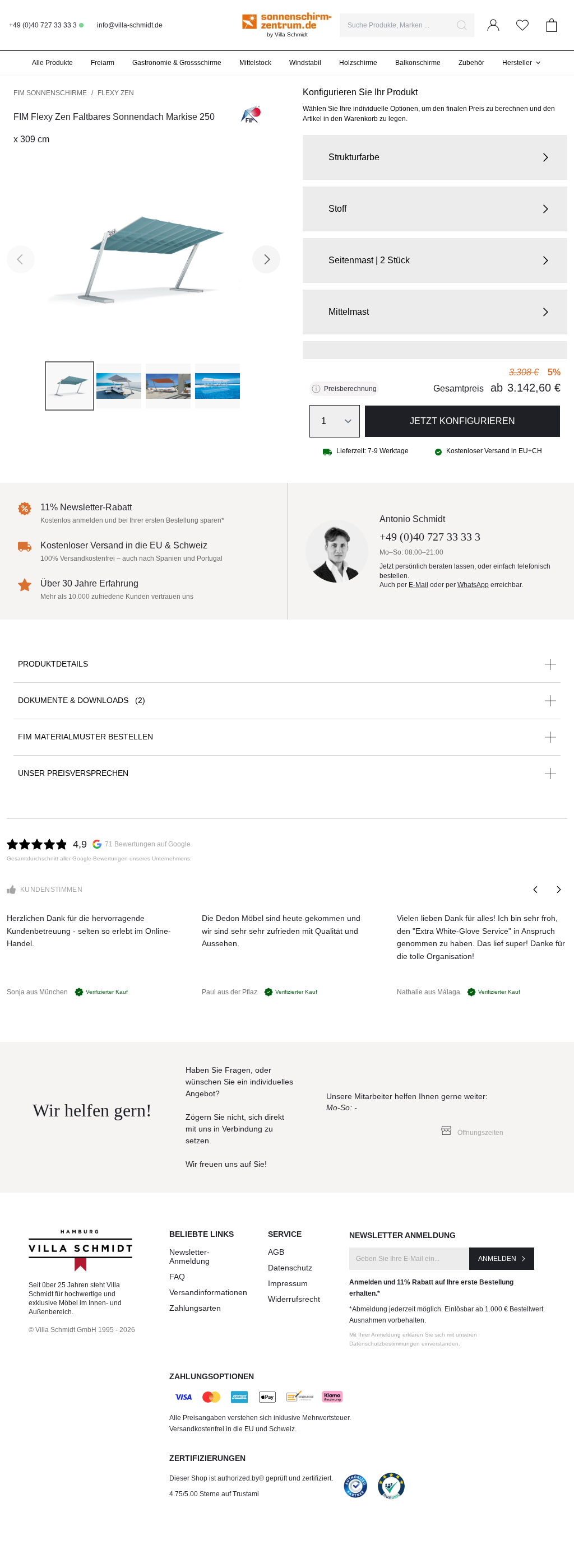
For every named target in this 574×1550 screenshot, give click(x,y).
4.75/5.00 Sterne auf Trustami (214, 1494)
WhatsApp (473, 585)
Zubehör (471, 63)
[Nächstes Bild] (266, 259)
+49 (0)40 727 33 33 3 (43, 25)
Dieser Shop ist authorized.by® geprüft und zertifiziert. (251, 1478)
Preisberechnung (350, 389)
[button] (435, 157)
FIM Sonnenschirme (50, 93)
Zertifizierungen (207, 1458)
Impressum (288, 1283)
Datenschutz (290, 1267)
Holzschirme (358, 63)
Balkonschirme (418, 63)
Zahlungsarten (195, 1308)
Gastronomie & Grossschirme (176, 63)
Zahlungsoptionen (211, 1376)
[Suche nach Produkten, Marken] (462, 25)
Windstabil (305, 63)
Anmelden (497, 1259)
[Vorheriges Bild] (21, 259)
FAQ (177, 1276)
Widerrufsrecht (294, 1299)
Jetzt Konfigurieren (462, 421)
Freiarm (102, 63)
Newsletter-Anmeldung (189, 1256)
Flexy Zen (116, 93)
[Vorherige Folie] (536, 890)
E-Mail (418, 585)
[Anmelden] (493, 25)
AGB (276, 1252)
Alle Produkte (52, 63)
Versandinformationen (208, 1292)
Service (285, 1234)
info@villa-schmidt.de (130, 25)
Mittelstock (255, 63)
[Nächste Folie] (558, 890)
